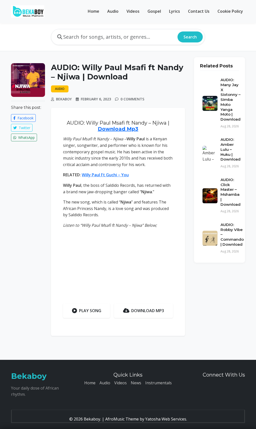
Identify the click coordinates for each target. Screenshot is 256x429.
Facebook (25, 118)
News (136, 383)
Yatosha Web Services (165, 419)
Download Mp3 (118, 129)
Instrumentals (158, 383)
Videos (133, 11)
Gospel (154, 11)
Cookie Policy (230, 11)
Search (190, 37)
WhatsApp (26, 137)
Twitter (24, 127)
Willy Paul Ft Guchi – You (105, 175)
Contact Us (199, 11)
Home (93, 11)
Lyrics (174, 11)
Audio (112, 11)
